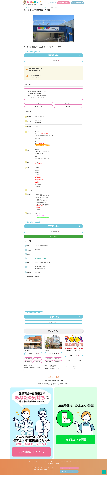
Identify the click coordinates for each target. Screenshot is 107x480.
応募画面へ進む (53, 55)
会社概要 (78, 461)
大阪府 (35, 7)
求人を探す (37, 461)
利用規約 (57, 463)
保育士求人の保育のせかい (28, 7)
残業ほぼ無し (68, 106)
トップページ (29, 461)
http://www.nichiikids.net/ (40, 258)
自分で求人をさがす (78, 2)
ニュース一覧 (55, 461)
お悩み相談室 (50, 463)
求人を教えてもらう (64, 2)
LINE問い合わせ (53, 236)
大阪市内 (38, 7)
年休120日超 (38, 103)
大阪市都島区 (43, 7)
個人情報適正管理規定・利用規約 (67, 461)
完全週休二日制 (68, 103)
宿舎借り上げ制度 (39, 106)
